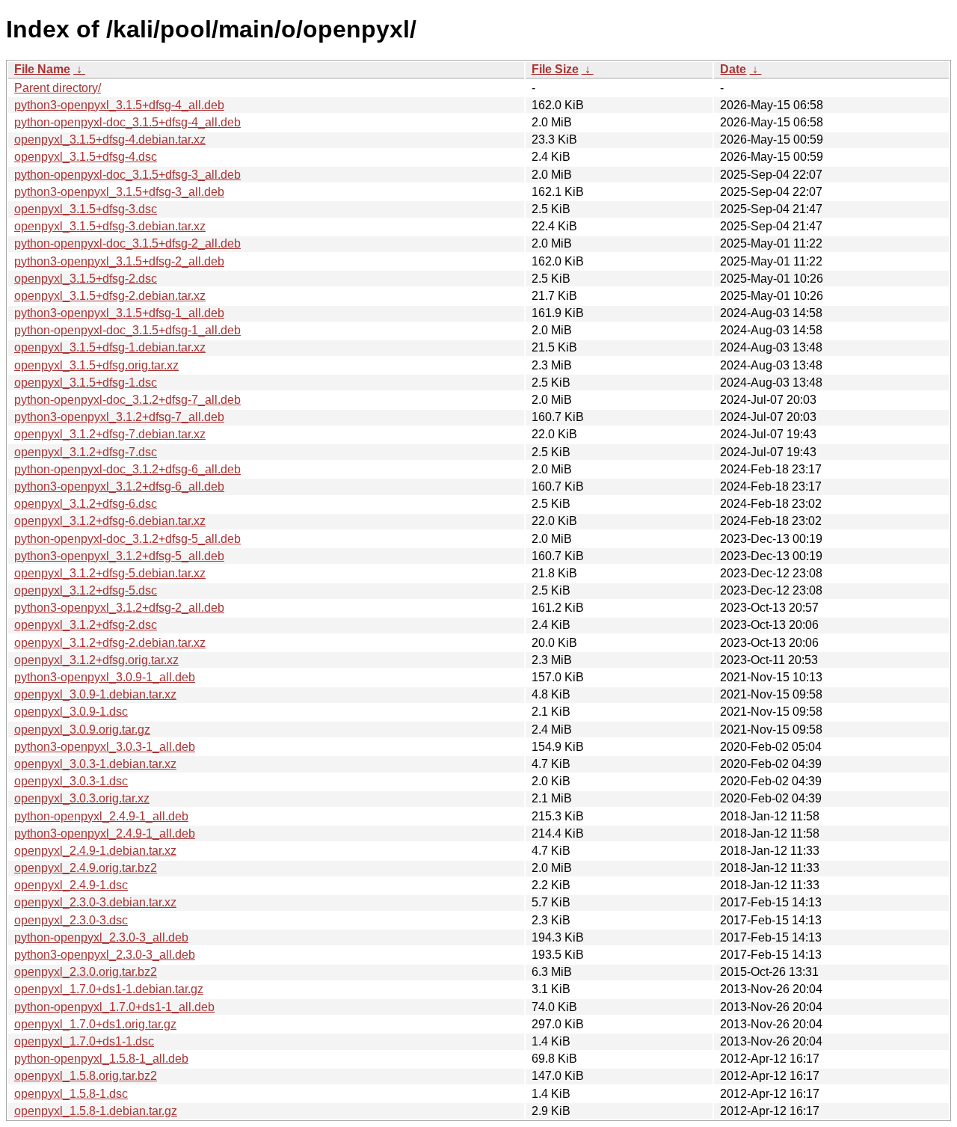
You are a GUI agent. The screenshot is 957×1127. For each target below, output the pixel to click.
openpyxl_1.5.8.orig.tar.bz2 (85, 1075)
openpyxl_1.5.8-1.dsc (71, 1093)
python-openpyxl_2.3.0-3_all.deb (101, 937)
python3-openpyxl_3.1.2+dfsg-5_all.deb (119, 556)
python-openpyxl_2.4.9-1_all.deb (101, 816)
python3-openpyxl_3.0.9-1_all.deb (104, 677)
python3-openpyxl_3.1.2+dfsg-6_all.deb (119, 486)
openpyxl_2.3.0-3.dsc (71, 920)
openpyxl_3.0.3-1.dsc (71, 781)
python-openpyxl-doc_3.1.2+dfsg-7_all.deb (127, 399)
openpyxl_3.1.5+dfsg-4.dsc (85, 156)
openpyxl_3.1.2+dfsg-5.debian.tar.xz (110, 573)
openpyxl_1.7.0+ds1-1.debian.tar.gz (108, 989)
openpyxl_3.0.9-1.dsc (71, 711)
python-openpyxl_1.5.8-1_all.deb (101, 1058)
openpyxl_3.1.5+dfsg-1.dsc (85, 382)
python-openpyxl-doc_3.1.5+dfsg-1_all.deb (127, 330)
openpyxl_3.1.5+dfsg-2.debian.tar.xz (110, 295)
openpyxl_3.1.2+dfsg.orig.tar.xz (96, 660)
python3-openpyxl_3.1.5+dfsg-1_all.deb (119, 313)
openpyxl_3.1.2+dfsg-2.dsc (85, 624)
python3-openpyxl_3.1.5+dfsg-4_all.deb (119, 105)
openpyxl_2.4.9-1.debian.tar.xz (95, 850)
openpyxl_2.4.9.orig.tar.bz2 (85, 868)
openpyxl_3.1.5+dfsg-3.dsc (85, 209)
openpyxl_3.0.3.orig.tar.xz (82, 798)
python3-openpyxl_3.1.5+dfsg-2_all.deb (119, 261)
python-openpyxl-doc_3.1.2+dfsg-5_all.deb (127, 538)
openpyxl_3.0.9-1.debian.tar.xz (95, 694)
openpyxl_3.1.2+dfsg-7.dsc (85, 452)
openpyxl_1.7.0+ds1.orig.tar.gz (95, 1024)
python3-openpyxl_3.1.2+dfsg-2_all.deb (119, 607)
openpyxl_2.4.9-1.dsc (71, 885)
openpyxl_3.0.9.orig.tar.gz (82, 729)
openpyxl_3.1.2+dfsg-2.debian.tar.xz (110, 642)
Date (733, 69)
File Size (555, 69)
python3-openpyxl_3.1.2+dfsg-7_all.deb (119, 417)
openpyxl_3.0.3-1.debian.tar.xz (95, 764)
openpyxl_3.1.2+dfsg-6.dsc (85, 503)
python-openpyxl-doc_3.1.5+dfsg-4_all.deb (127, 122)
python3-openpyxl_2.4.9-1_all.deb (104, 833)
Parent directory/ (57, 88)
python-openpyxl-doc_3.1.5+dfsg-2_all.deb (127, 243)
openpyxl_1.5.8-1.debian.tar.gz (95, 1111)
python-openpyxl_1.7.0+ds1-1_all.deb (114, 1007)
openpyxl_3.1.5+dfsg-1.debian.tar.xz (110, 347)
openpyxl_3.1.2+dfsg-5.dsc (85, 590)
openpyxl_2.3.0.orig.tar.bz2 (85, 971)
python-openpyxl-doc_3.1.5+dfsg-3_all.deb (127, 174)
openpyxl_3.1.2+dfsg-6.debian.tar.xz (110, 521)
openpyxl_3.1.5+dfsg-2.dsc (85, 278)
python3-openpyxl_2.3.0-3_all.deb (104, 954)
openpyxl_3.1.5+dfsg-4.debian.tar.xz (110, 139)
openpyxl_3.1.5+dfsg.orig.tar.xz (96, 365)
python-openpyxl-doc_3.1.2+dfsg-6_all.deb (127, 469)
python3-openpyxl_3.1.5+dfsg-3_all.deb (119, 191)
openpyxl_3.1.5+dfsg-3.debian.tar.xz (110, 226)
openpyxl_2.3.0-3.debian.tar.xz (95, 902)
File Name (42, 69)
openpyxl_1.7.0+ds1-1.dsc (84, 1041)
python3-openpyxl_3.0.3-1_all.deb (104, 746)
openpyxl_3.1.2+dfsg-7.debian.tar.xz (110, 434)
